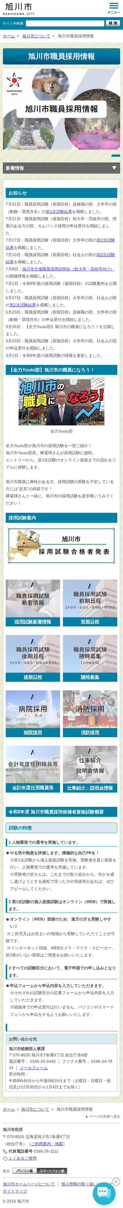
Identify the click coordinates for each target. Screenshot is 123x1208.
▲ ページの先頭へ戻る (102, 1116)
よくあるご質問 (23, 1158)
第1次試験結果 (59, 211)
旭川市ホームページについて (29, 1184)
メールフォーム (34, 1068)
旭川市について (36, 36)
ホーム (9, 36)
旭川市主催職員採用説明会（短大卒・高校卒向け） (68, 269)
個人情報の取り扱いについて (87, 1184)
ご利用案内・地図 (47, 1143)
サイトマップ (15, 1191)
